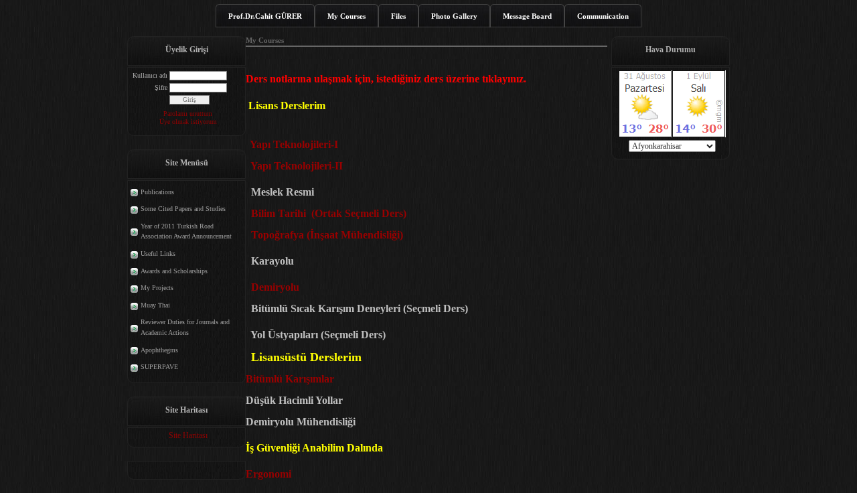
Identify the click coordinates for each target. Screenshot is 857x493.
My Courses (346, 16)
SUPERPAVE (159, 366)
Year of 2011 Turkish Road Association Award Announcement (186, 231)
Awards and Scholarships (174, 271)
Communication (603, 16)
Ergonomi (271, 474)
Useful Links (158, 253)
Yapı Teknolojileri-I (294, 144)
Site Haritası (188, 435)
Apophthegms (159, 350)
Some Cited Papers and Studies (183, 208)
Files (398, 16)
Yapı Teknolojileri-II (296, 165)
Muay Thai (155, 305)
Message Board (527, 16)
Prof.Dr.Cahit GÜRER (265, 16)
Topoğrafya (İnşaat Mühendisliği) (324, 234)
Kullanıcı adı (150, 75)
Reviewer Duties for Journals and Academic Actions (185, 327)
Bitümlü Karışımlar (291, 378)
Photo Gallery (454, 16)
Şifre (161, 87)
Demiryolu (275, 287)
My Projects (157, 287)
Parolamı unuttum (187, 113)
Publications (157, 192)
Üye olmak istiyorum (188, 121)
